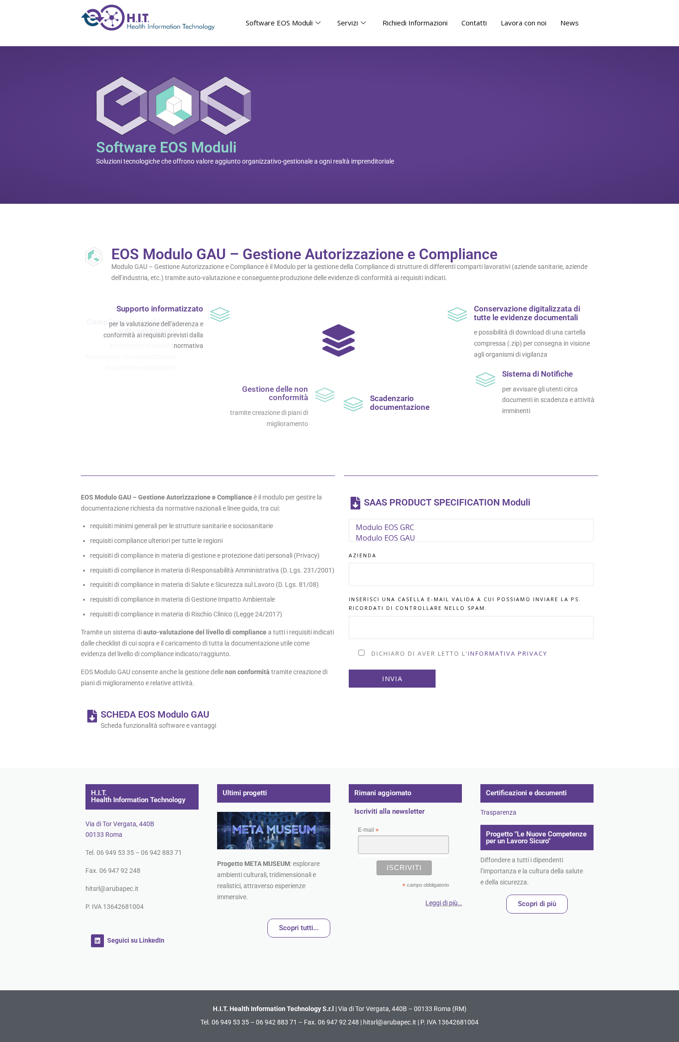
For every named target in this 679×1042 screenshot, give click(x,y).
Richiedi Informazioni (415, 22)
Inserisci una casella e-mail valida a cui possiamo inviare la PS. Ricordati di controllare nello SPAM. (465, 603)
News (569, 22)
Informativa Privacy (507, 653)
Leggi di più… (443, 903)
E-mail (368, 830)
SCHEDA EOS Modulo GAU (155, 714)
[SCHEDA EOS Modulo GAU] (91, 716)
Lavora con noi (523, 22)
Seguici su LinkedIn (135, 940)
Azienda (362, 555)
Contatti (474, 22)
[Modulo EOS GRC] (471, 527)
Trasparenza (498, 812)
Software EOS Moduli (279, 22)
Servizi (347, 22)
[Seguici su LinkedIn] (97, 940)
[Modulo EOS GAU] (471, 538)
